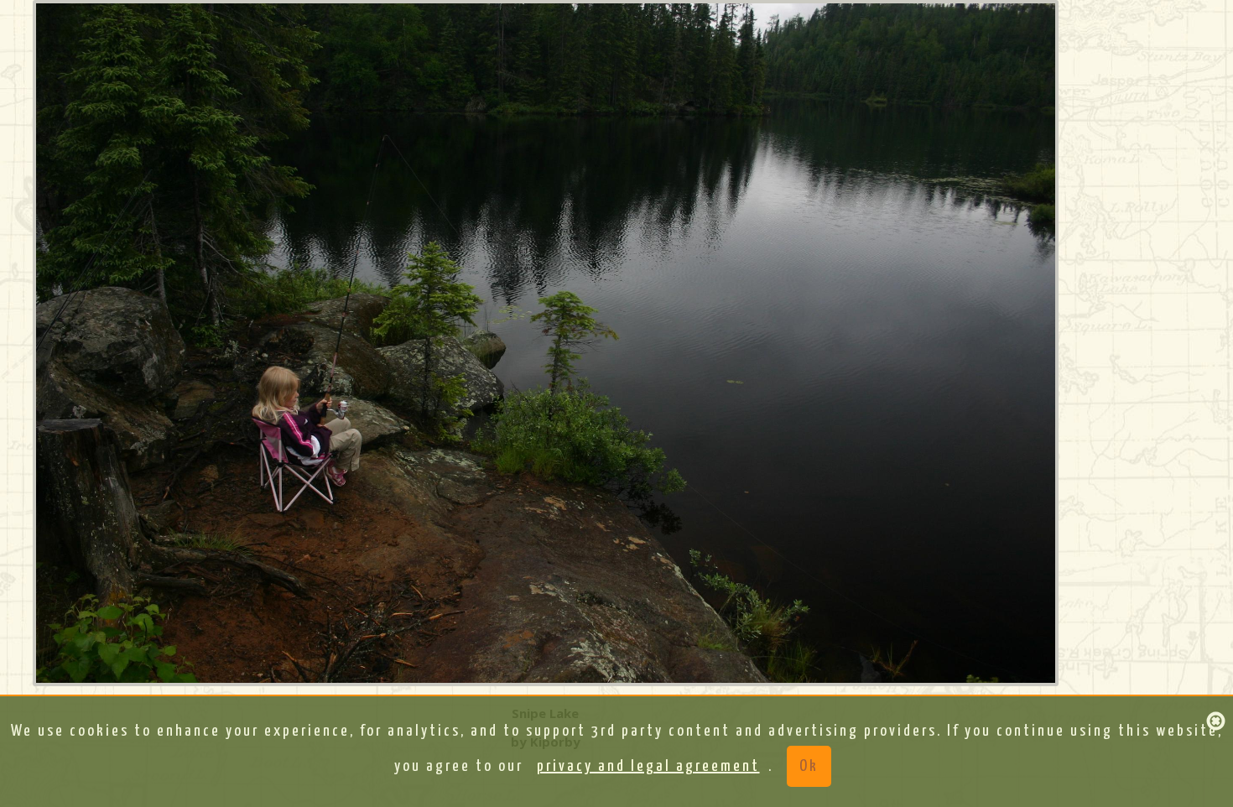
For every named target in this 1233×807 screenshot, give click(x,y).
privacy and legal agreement (648, 766)
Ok (809, 766)
